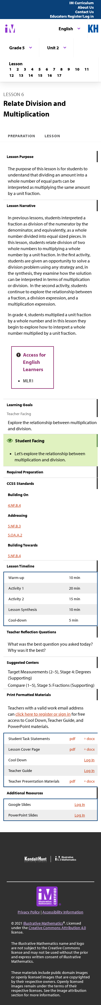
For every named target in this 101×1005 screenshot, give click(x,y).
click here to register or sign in (43, 714)
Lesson (52, 135)
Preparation (22, 135)
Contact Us (84, 12)
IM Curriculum (81, 3)
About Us (86, 7)
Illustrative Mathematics (43, 923)
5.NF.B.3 (14, 526)
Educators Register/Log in (72, 16)
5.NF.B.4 (14, 555)
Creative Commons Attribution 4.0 (57, 927)
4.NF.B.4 (14, 505)
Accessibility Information (62, 912)
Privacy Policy (29, 912)
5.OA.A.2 (15, 535)
